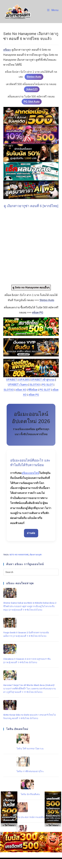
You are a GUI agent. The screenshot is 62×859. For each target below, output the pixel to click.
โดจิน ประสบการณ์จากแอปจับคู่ (30, 817)
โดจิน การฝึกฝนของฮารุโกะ (30, 771)
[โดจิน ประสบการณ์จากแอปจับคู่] (30, 807)
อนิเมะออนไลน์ (30, 473)
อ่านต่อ (31, 533)
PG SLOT (47, 384)
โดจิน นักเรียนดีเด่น (30, 794)
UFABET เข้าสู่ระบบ (43, 379)
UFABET (11, 379)
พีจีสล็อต (33, 389)
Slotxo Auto (34, 76)
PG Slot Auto (32, 101)
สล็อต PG (34, 394)
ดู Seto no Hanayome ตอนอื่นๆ (31, 287)
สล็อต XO (21, 389)
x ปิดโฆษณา (52, 825)
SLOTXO (35, 384)
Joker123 (32, 89)
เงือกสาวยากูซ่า (36, 555)
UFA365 (24, 379)
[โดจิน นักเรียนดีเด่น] (30, 784)
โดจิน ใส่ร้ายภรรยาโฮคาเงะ (30, 748)
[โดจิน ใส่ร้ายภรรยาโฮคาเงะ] (30, 739)
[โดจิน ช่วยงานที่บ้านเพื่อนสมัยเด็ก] (30, 830)
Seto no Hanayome (19, 555)
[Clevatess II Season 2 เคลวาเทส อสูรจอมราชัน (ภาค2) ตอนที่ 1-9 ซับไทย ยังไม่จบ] (30, 649)
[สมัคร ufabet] (31, 153)
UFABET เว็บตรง (18, 384)
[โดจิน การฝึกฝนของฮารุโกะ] (30, 762)
